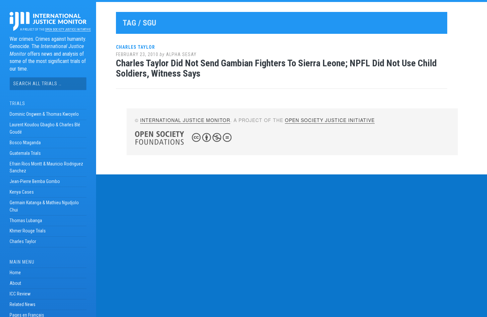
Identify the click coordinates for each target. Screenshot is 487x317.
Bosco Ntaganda (25, 142)
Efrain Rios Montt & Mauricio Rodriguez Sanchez (46, 167)
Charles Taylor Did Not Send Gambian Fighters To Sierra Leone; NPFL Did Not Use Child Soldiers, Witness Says (276, 68)
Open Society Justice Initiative (67, 29)
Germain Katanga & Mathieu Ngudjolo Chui (44, 206)
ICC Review (20, 293)
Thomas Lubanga (26, 220)
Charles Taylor (23, 241)
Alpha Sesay (181, 54)
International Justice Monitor (185, 120)
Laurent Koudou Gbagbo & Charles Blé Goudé (45, 128)
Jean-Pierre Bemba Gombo (35, 181)
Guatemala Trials (25, 153)
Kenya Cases (22, 192)
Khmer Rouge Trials (28, 230)
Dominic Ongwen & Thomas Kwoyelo (44, 114)
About (15, 283)
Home (15, 272)
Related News (22, 304)
